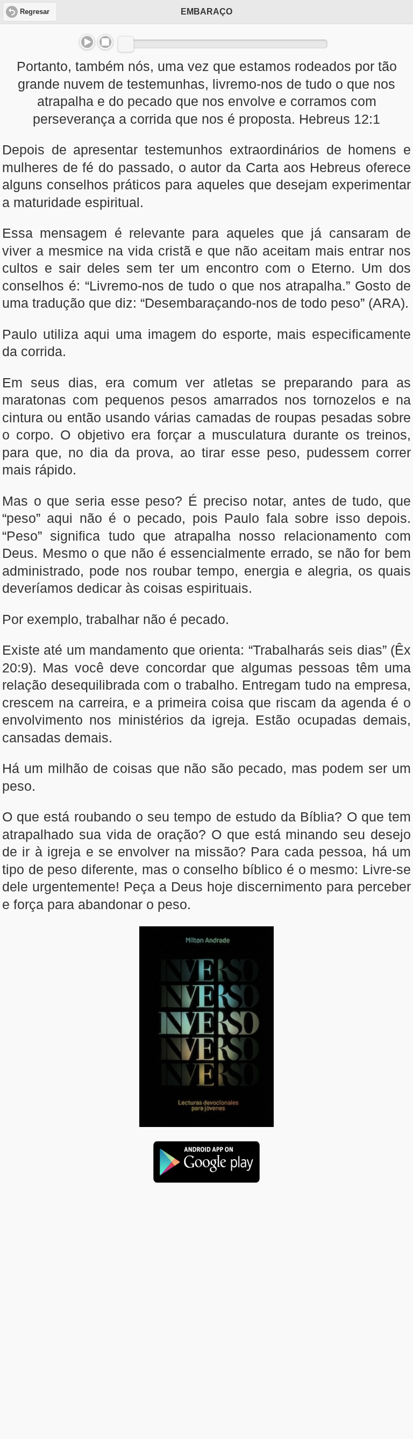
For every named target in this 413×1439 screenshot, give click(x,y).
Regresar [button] (34, 12)
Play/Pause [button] (87, 42)
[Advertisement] (206, 1274)
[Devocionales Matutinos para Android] (206, 1178)
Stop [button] (105, 42)
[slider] (126, 44)
